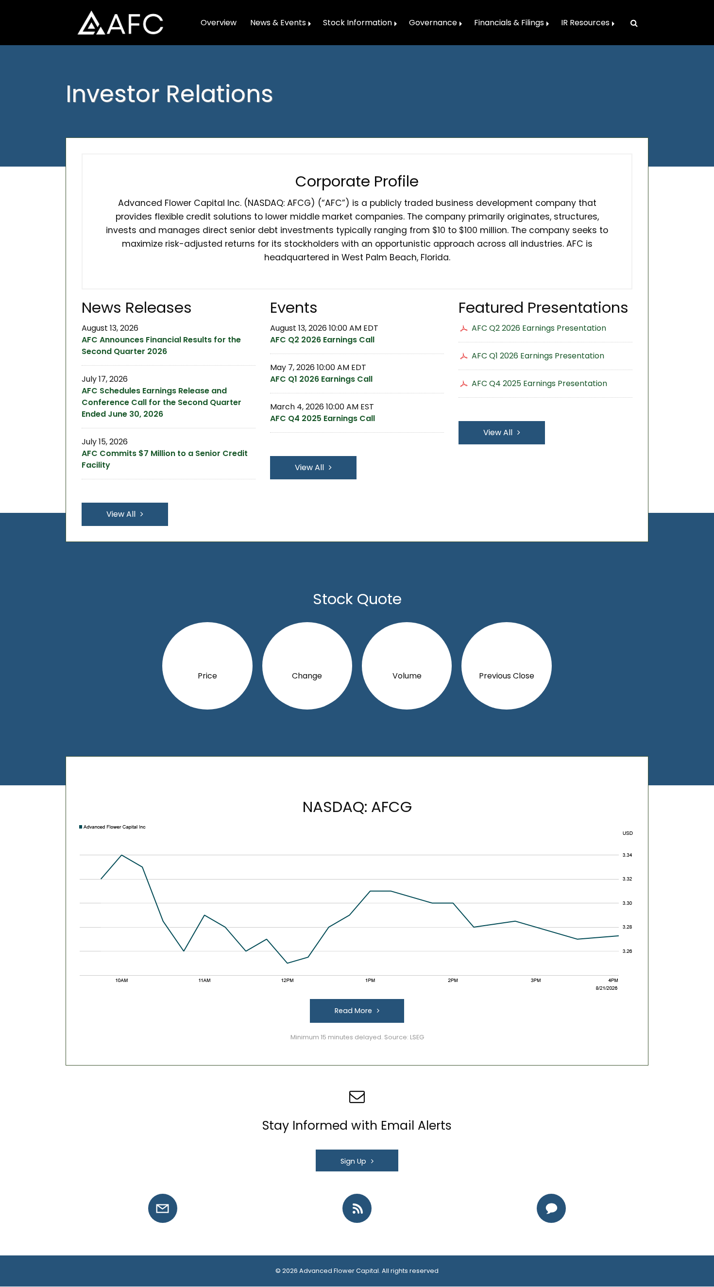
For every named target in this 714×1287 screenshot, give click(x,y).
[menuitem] (218, 22)
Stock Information (357, 22)
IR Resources (585, 22)
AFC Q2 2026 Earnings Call (322, 339)
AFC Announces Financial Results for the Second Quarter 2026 (161, 345)
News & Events (278, 22)
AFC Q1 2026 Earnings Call (321, 379)
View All (121, 514)
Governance (433, 22)
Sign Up (353, 1161)
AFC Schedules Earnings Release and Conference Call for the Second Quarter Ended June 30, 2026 (161, 402)
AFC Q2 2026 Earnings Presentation (539, 328)
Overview (219, 22)
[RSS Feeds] (357, 1208)
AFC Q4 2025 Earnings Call (322, 418)
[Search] (630, 22)
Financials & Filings (509, 22)
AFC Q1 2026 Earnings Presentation (538, 355)
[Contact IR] (551, 1208)
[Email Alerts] (162, 1208)
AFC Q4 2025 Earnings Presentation (539, 383)
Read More (353, 1011)
